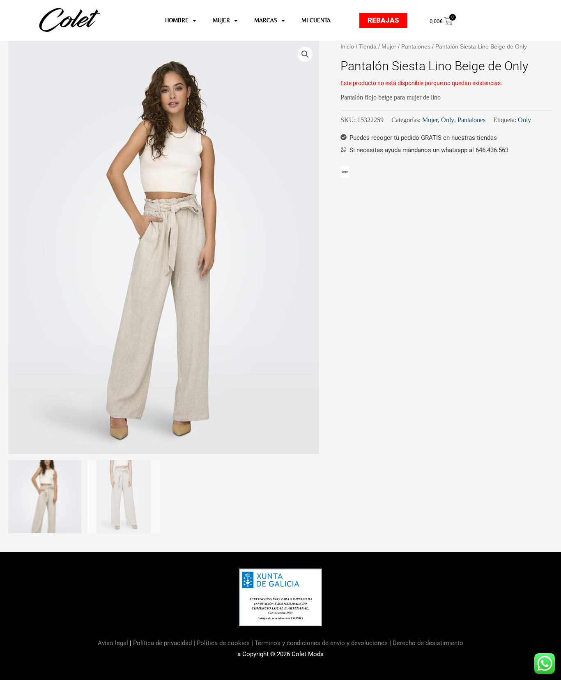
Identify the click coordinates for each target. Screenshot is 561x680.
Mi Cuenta (316, 20)
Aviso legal (114, 643)
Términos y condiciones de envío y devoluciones (321, 643)
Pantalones (415, 47)
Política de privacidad (162, 643)
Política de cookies (223, 643)
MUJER (221, 20)
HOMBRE (177, 20)
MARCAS (265, 20)
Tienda (368, 47)
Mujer (389, 47)
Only (447, 119)
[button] (305, 54)
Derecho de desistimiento (428, 643)
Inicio (347, 47)
